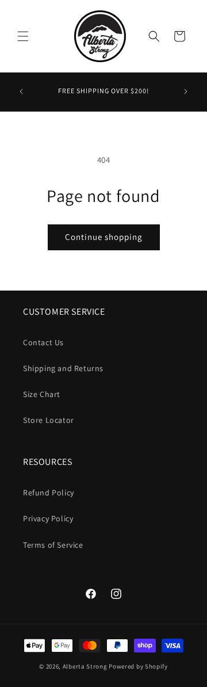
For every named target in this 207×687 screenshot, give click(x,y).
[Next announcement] (185, 91)
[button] (23, 36)
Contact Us (43, 342)
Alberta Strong (85, 666)
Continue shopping (104, 236)
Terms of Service (53, 545)
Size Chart (41, 394)
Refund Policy (48, 492)
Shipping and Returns (63, 368)
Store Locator (48, 420)
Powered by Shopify (138, 666)
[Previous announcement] (21, 91)
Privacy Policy (48, 518)
